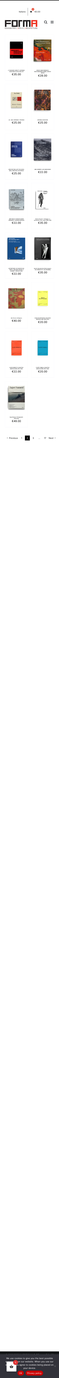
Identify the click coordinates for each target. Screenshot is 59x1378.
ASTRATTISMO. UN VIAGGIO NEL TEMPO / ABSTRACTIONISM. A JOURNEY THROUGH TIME (16, 270)
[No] (55, 1366)
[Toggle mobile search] (45, 22)
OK (20, 1373)
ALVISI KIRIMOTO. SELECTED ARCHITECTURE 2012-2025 (16, 368)
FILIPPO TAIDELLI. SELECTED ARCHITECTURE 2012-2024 (42, 368)
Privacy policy (34, 1373)
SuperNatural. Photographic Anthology (16, 417)
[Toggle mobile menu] (52, 22)
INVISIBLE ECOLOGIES (42, 119)
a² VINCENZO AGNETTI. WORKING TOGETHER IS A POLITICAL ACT (16, 71)
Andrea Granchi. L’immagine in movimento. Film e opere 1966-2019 (42, 219)
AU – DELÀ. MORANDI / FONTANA (16, 119)
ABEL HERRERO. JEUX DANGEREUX (42, 169)
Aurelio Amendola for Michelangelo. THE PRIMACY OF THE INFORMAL (42, 269)
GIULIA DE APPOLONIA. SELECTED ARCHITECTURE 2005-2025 (43, 318)
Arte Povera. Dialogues (16, 318)
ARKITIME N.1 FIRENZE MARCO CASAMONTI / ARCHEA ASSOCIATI (16, 219)
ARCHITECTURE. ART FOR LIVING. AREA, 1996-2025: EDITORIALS (16, 170)
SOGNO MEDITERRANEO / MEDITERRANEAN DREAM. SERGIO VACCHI (42, 71)
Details (16, 54)
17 (45, 438)
